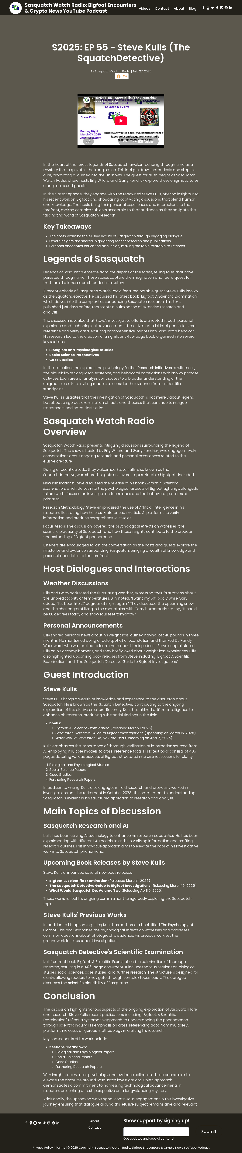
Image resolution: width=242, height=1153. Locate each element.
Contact (162, 8)
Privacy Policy (43, 1147)
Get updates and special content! (148, 1138)
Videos (144, 8)
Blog (192, 8)
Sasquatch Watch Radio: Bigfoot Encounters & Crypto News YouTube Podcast (80, 8)
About (179, 8)
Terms (60, 1147)
